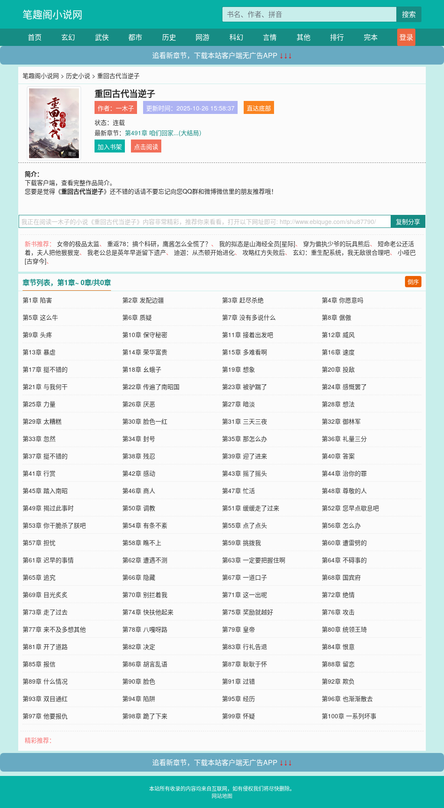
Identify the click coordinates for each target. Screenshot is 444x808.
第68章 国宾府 (341, 577)
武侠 (102, 37)
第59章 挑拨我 (241, 542)
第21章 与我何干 (45, 386)
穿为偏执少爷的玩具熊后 (336, 243)
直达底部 (259, 108)
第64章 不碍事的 (344, 559)
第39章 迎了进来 (244, 455)
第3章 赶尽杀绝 (243, 299)
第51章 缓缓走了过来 (250, 507)
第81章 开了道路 (45, 646)
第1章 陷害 (37, 299)
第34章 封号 (138, 438)
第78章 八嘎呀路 (144, 629)
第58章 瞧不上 (141, 542)
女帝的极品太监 (78, 243)
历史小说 (78, 75)
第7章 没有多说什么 (249, 317)
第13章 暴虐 (39, 351)
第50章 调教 (138, 507)
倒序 (413, 281)
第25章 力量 (39, 403)
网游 (202, 37)
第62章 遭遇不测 (144, 559)
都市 (135, 37)
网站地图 (222, 795)
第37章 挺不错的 (45, 455)
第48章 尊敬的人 (344, 490)
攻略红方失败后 (263, 252)
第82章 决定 (138, 646)
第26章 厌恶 (138, 403)
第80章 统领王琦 (344, 629)
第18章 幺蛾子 (141, 369)
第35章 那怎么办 (244, 438)
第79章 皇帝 (238, 629)
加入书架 (110, 146)
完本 (371, 37)
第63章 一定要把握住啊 (253, 559)
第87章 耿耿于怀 (244, 663)
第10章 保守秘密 (144, 334)
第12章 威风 (338, 334)
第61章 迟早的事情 (48, 559)
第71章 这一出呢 (244, 594)
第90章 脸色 (138, 681)
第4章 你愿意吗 (342, 299)
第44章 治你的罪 (344, 473)
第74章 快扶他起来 (147, 611)
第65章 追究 (39, 577)
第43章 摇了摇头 (244, 473)
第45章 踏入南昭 (45, 490)
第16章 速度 (338, 351)
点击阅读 (146, 146)
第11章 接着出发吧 (247, 334)
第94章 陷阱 (138, 698)
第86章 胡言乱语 (144, 663)
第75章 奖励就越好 (247, 611)
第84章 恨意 (338, 646)
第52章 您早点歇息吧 (350, 507)
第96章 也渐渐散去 (347, 698)
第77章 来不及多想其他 (54, 629)
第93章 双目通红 (45, 698)
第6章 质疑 (137, 317)
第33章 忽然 (39, 438)
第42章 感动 (138, 473)
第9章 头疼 (37, 334)
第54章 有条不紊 (144, 525)
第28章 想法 (338, 403)
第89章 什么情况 (45, 681)
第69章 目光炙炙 (45, 594)
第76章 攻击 (338, 611)
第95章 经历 (238, 698)
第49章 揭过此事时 (48, 507)
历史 (169, 37)
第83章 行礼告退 (244, 646)
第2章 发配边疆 (143, 299)
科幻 (236, 37)
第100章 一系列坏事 (349, 715)
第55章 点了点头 (244, 525)
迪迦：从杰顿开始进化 (204, 252)
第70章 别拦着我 (144, 594)
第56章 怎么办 (341, 525)
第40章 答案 (338, 455)
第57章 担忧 (39, 542)
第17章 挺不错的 (45, 369)
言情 (270, 37)
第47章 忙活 (238, 490)
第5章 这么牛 (40, 317)
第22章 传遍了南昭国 (151, 386)
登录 (406, 37)
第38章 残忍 (138, 455)
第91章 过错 (238, 681)
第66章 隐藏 (138, 577)
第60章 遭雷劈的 (344, 542)
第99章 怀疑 (238, 715)
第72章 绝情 (338, 594)
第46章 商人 (138, 490)
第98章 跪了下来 (144, 715)
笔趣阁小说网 (52, 14)
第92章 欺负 (338, 681)
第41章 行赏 (39, 473)
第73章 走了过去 (45, 611)
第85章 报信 (39, 663)
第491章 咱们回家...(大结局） (165, 132)
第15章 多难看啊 (244, 351)
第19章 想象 (238, 369)
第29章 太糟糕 (42, 421)
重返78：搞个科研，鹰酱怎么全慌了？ (159, 243)
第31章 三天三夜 (244, 421)
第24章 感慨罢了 (344, 386)
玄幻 (68, 37)
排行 (337, 37)
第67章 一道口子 (244, 577)
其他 (303, 37)
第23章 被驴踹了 (244, 386)
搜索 (409, 14)
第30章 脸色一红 (144, 421)
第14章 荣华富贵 (144, 351)
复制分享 (408, 221)
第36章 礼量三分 (344, 438)
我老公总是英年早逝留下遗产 (126, 252)
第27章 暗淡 (238, 403)
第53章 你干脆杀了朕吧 (54, 525)
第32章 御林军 (341, 421)
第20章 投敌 (338, 369)
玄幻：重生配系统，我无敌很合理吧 (341, 252)
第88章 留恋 (338, 663)
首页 (35, 37)
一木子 (125, 108)
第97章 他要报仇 (45, 715)
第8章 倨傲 (336, 317)
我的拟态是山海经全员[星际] (257, 243)
